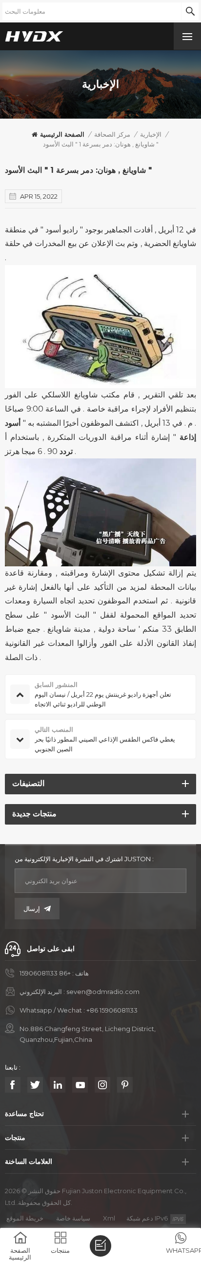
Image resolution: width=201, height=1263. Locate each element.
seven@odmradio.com (103, 991)
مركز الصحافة (112, 134)
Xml (109, 1218)
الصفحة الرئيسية (62, 134)
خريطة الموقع (24, 1218)
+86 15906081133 (45, 973)
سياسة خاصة (73, 1218)
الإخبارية (150, 134)
